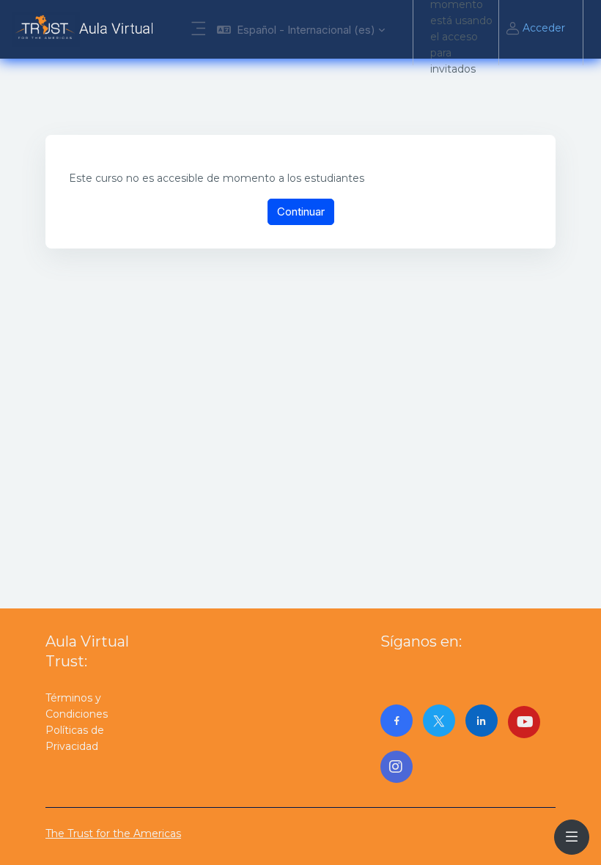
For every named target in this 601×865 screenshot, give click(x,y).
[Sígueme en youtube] (524, 722)
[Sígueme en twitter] (439, 720)
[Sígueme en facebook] (396, 720)
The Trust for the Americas (113, 833)
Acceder (544, 27)
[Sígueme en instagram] (396, 767)
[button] (300, 29)
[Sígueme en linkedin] (481, 720)
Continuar (301, 211)
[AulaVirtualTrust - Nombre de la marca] (86, 29)
